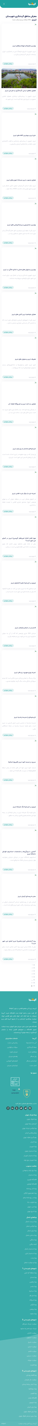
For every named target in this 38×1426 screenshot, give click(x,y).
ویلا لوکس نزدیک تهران (29, 1128)
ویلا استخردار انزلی (31, 1253)
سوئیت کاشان (32, 1333)
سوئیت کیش (32, 1347)
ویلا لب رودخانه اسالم (30, 1197)
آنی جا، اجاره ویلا (31, 1043)
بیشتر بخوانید (8, 63)
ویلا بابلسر (33, 1286)
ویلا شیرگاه (33, 1300)
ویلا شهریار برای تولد (30, 1160)
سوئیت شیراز (32, 1342)
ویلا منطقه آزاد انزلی (30, 1273)
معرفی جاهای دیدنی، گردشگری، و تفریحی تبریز (20, 90)
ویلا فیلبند (33, 1365)
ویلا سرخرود (33, 1291)
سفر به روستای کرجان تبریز (27, 896)
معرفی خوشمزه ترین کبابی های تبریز (24, 314)
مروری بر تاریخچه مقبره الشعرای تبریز (23, 583)
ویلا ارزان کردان (32, 1407)
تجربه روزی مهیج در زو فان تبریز (25, 672)
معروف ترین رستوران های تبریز (25, 359)
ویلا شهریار (33, 1146)
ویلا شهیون (33, 1402)
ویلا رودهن (33, 1309)
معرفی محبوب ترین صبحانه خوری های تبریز (21, 180)
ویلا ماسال (33, 1277)
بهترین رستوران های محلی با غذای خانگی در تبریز (19, 269)
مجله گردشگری (32, 1047)
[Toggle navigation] (4, 4)
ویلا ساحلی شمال (31, 1235)
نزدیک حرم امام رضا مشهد (28, 1328)
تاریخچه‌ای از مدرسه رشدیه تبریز (25, 717)
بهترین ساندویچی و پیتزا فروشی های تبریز (21, 225)
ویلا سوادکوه (33, 1389)
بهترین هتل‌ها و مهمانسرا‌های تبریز (24, 46)
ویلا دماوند (33, 1313)
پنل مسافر (33, 1056)
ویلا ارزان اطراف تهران (30, 1411)
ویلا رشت (34, 1258)
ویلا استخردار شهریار (30, 1155)
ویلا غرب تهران (32, 1207)
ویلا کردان (33, 1142)
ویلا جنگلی (33, 1240)
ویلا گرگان (33, 1304)
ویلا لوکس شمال (31, 1226)
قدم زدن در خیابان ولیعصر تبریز (25, 628)
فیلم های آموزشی (12, 1061)
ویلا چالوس (33, 1282)
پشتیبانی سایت (13, 1043)
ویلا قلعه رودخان (31, 1375)
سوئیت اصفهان (32, 1337)
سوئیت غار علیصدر (31, 1380)
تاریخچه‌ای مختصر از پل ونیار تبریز (24, 449)
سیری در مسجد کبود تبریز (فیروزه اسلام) (22, 762)
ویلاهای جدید (32, 1052)
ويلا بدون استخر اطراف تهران (28, 1416)
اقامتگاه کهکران (32, 1184)
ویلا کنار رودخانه (31, 1188)
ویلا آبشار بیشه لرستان (29, 1384)
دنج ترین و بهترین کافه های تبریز (24, 135)
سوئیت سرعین (32, 1356)
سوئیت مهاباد (32, 1360)
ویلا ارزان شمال (32, 1231)
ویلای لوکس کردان (31, 1133)
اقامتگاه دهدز (32, 1398)
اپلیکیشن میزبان (12, 1065)
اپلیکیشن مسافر (31, 1061)
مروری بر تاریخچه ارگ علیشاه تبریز (24, 807)
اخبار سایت (33, 1065)
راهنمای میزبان (13, 1056)
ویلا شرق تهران (32, 1211)
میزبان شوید (14, 1052)
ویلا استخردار (32, 1175)
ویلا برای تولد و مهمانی (30, 1170)
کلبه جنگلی (33, 1244)
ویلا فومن (33, 1393)
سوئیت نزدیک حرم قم (30, 1324)
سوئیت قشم (32, 1351)
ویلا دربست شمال (31, 1221)
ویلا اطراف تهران (32, 1119)
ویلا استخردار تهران (31, 1151)
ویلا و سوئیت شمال (30, 1262)
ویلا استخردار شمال (31, 1249)
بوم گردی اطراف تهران (30, 1137)
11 (32, 983)
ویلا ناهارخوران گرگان (30, 1193)
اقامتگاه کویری (32, 1179)
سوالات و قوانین (12, 1047)
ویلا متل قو (33, 1295)
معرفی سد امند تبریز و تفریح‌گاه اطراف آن (22, 404)
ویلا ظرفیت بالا (32, 1202)
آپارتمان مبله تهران (31, 1124)
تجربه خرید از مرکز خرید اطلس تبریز (24, 493)
